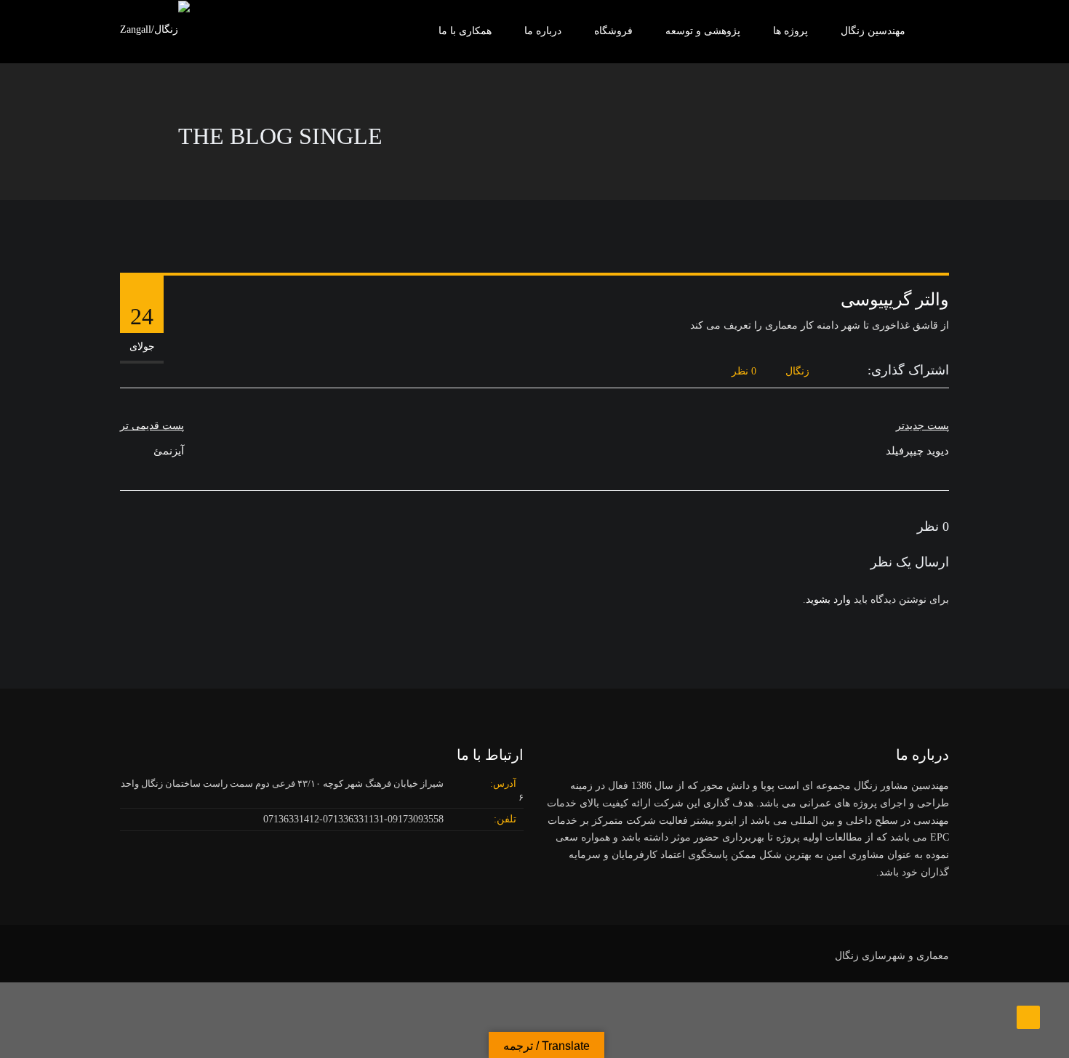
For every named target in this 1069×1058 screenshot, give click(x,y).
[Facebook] (860, 371)
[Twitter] (844, 371)
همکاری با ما (465, 30)
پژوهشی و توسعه (702, 30)
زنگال (797, 371)
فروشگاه (613, 30)
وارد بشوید (828, 599)
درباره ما (542, 30)
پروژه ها (790, 30)
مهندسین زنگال (873, 30)
